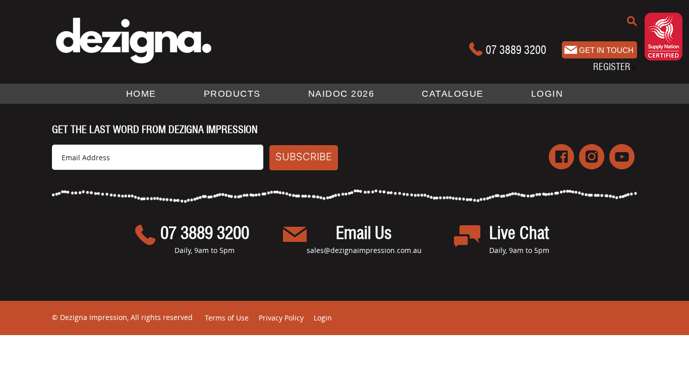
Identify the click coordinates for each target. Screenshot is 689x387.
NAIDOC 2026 (341, 94)
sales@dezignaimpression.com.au (364, 250)
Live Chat (519, 234)
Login (323, 317)
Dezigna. (154, 40)
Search (632, 21)
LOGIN (547, 94)
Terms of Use (227, 317)
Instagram (591, 156)
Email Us (364, 234)
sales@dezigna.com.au (599, 49)
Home (141, 94)
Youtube (622, 156)
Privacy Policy (281, 317)
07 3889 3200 (516, 49)
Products (232, 94)
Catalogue (453, 94)
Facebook (561, 156)
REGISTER (611, 66)
